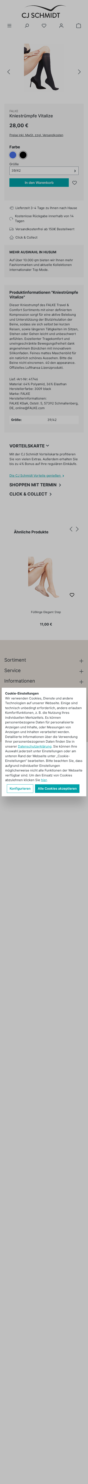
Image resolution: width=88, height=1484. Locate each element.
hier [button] (44, 780)
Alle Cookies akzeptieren (57, 788)
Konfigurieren (20, 788)
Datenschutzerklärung (34, 746)
